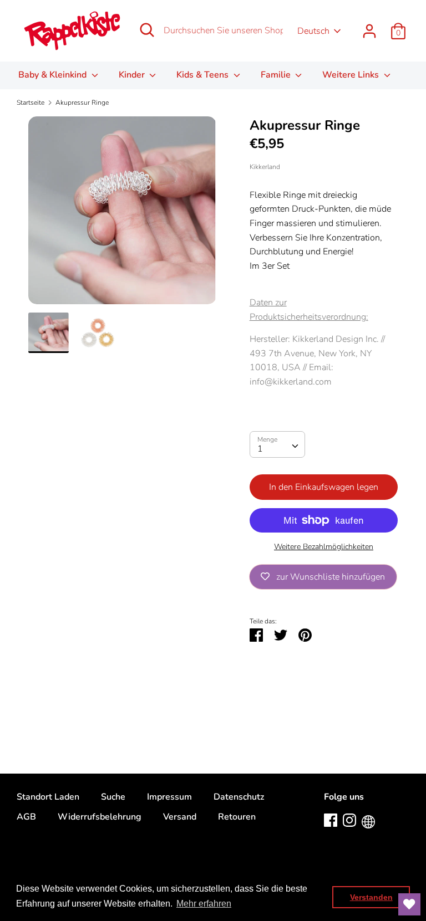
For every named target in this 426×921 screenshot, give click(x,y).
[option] (122, 214)
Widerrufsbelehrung (99, 817)
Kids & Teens (203, 75)
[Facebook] (330, 819)
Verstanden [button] (371, 897)
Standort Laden (48, 797)
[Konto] (369, 27)
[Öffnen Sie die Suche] (147, 30)
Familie (277, 75)
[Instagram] (349, 819)
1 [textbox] (260, 449)
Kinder (133, 75)
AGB (26, 817)
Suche (113, 797)
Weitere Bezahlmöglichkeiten (323, 546)
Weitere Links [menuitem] (351, 75)
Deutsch (313, 31)
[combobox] (277, 444)
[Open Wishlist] (409, 904)
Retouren (237, 817)
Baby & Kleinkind (53, 75)
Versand (179, 817)
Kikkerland (265, 166)
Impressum (169, 797)
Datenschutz (239, 797)
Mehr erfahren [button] (203, 903)
